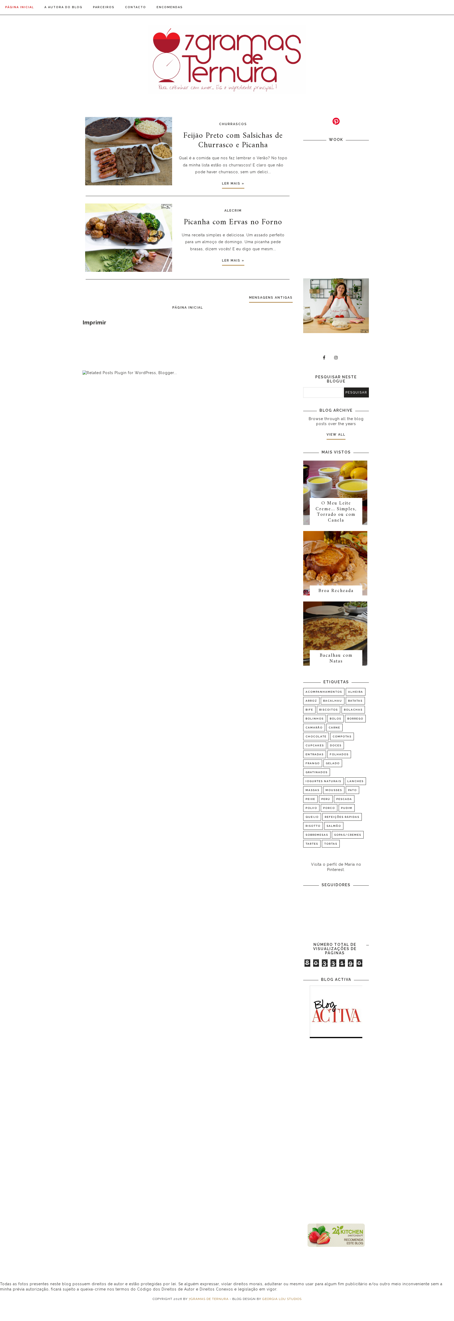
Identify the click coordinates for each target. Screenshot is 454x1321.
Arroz (311, 700)
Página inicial (19, 7)
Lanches (355, 781)
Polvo (311, 808)
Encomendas (170, 7)
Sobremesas (317, 834)
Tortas (330, 843)
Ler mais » (233, 183)
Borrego (355, 718)
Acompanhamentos (324, 691)
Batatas (355, 700)
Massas (312, 790)
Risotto (313, 825)
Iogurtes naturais (323, 781)
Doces (336, 745)
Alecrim (233, 210)
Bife (309, 709)
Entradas (315, 754)
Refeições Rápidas (342, 816)
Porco (329, 808)
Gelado (333, 763)
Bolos (335, 718)
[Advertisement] (336, 1131)
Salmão (334, 825)
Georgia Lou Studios (282, 1299)
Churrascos (233, 124)
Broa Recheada (336, 591)
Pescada (344, 799)
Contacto (135, 7)
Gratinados (317, 772)
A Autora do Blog (63, 7)
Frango (313, 763)
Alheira (355, 691)
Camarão (314, 727)
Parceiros (104, 7)
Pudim (346, 808)
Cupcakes (315, 745)
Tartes (312, 843)
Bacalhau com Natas (336, 658)
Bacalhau (332, 700)
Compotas (342, 736)
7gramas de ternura (209, 1299)
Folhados (339, 754)
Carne (334, 727)
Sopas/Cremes (347, 834)
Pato (352, 790)
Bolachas (353, 709)
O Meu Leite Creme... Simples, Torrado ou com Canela (336, 511)
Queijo (312, 816)
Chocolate (316, 736)
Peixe (310, 799)
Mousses (334, 790)
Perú (325, 799)
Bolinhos (315, 718)
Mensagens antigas (271, 297)
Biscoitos (328, 709)
